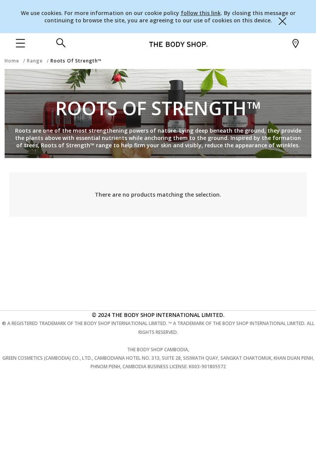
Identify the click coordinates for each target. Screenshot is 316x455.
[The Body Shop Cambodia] (178, 43)
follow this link (201, 13)
